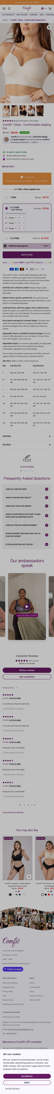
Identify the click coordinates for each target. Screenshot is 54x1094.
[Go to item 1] (6, 111)
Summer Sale (35, 987)
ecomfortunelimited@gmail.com (20, 1029)
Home (32, 983)
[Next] (50, 2)
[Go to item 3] (23, 111)
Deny (27, 1083)
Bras (42, 15)
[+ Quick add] (29, 876)
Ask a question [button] (27, 676)
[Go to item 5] (40, 111)
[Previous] (3, 2)
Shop (32, 991)
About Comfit (35, 1000)
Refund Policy (8, 1000)
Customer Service (36, 996)
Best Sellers (22, 15)
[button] (8, 121)
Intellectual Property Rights (13, 1004)
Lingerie (33, 15)
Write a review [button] (27, 670)
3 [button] (28, 805)
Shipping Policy (9, 987)
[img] (8, 695)
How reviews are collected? (13, 812)
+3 (24, 894)
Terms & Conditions (10, 983)
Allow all (27, 1076)
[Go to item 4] (31, 111)
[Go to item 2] (14, 111)
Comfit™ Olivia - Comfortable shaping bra (28, 20)
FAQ (4, 996)
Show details (12, 1089)
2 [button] (24, 805)
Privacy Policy (8, 991)
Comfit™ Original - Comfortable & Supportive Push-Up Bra (17, 884)
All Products (8, 15)
